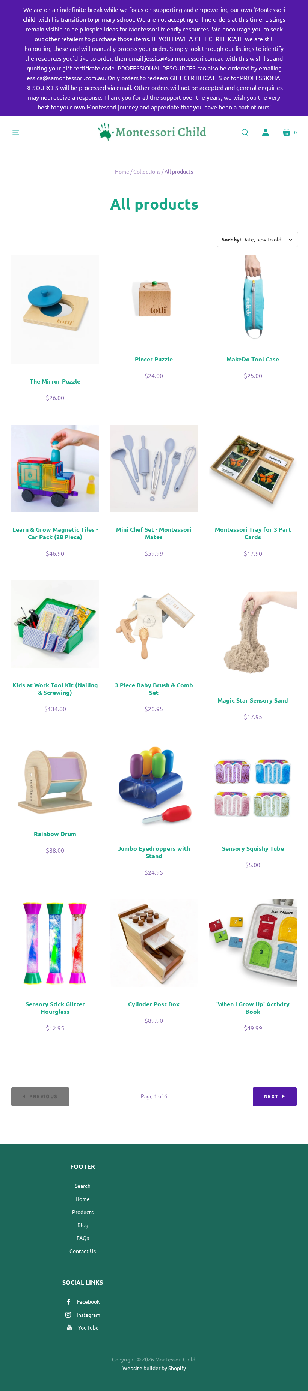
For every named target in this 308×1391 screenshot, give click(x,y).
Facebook (88, 1301)
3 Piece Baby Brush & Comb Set (154, 688)
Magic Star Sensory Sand (252, 700)
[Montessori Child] (154, 132)
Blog (82, 1225)
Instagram (88, 1314)
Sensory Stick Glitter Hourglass (55, 1007)
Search (83, 1185)
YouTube (88, 1327)
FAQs (83, 1237)
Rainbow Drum (55, 834)
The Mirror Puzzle (55, 381)
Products (83, 1211)
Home (122, 171)
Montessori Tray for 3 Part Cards (253, 533)
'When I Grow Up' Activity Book (253, 1007)
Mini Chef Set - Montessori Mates (154, 533)
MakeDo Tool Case (252, 359)
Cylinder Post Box (154, 1004)
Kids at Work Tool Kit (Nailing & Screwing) (55, 688)
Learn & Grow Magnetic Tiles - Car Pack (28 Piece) (55, 533)
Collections (146, 171)
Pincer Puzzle (154, 359)
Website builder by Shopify (154, 1367)
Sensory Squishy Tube (253, 848)
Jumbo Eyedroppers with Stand (154, 852)
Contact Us (82, 1250)
